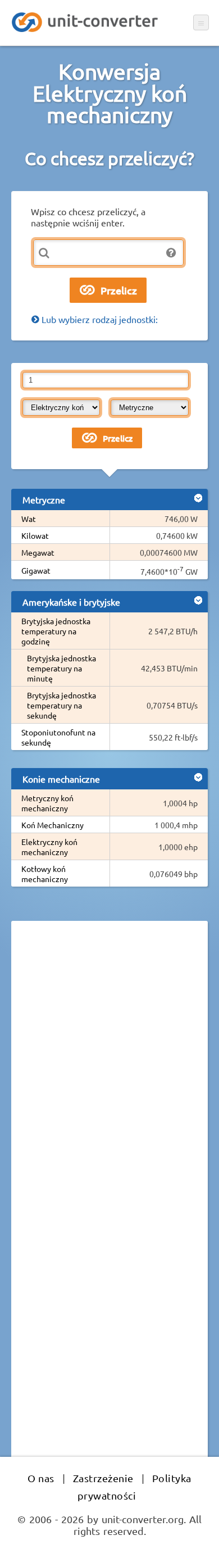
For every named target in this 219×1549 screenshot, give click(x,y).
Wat (28, 519)
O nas (41, 1478)
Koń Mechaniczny (52, 825)
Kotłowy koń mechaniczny (44, 874)
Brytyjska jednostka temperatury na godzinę (55, 631)
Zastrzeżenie (103, 1478)
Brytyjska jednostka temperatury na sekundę (61, 705)
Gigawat (36, 570)
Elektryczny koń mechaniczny (49, 847)
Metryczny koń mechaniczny (47, 803)
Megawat (37, 552)
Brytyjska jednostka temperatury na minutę (61, 668)
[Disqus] (109, 1083)
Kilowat (35, 535)
